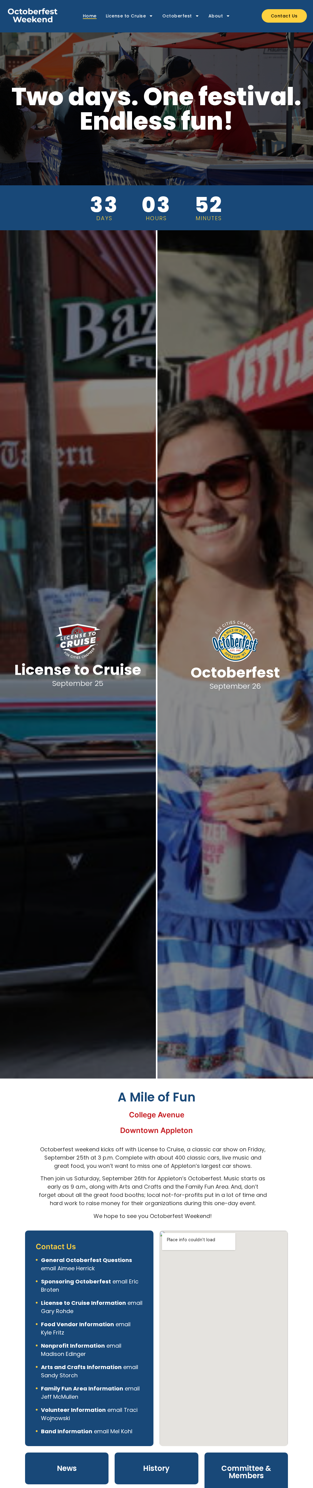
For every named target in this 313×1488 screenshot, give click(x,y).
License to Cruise (126, 16)
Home (90, 16)
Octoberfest (177, 16)
